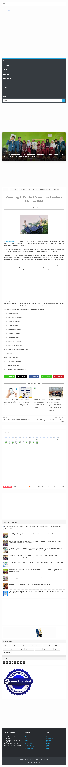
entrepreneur (49, 649)
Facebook (35, 376)
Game (26, 740)
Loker (57, 645)
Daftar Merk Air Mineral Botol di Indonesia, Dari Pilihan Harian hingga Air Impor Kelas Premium (36, 562)
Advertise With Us (29, 747)
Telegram (47, 376)
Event (47, 745)
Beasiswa (39, 208)
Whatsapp (11, 376)
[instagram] (39, 762)
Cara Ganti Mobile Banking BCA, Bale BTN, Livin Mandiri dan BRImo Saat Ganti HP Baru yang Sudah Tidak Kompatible (36, 592)
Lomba (7, 649)
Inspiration (49, 742)
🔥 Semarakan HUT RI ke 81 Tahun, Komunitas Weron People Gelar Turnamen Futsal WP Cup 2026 (38, 486)
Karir (47, 747)
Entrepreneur (49, 738)
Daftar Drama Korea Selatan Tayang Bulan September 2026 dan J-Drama (30, 584)
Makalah (14, 649)
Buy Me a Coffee (29, 748)
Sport (22, 649)
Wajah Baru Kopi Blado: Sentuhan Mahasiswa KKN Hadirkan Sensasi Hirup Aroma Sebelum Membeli (35, 527)
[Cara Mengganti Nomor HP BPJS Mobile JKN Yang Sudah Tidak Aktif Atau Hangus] (11, 392)
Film (46, 645)
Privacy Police (28, 743)
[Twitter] (34, 762)
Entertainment (37, 645)
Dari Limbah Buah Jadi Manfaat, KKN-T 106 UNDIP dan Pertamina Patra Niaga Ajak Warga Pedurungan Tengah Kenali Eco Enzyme (35, 541)
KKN (52, 645)
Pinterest (59, 376)
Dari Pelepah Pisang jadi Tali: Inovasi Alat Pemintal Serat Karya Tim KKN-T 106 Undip (33, 534)
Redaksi (27, 736)
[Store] (31, 762)
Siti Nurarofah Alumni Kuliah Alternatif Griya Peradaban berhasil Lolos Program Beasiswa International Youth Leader (41, 403)
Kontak (27, 738)
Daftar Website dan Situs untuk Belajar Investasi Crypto (18, 419)
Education (27, 645)
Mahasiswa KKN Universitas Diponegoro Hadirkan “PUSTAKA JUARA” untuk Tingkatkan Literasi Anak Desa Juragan (34, 155)
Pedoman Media (29, 745)
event (57, 649)
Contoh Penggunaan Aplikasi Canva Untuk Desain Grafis (50, 420)
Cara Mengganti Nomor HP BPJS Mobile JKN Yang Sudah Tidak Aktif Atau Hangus (11, 402)
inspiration (8, 652)
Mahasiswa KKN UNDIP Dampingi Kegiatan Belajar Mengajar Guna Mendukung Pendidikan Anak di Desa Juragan (37, 577)
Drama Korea (17, 645)
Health (48, 743)
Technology (30, 649)
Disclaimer (27, 742)
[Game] (29, 762)
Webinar (39, 649)
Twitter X (23, 376)
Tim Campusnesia (59, 4)
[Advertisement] (34, 44)
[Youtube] (36, 762)
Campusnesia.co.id (9, 241)
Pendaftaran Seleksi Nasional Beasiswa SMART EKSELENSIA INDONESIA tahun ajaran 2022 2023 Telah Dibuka (26, 403)
